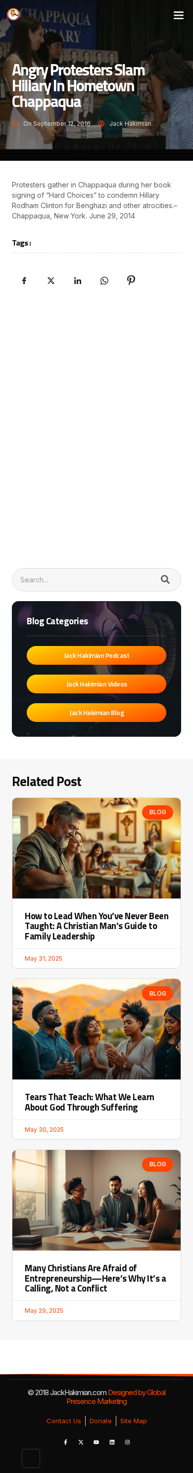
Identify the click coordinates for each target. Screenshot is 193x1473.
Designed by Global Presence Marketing (115, 1397)
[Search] (165, 580)
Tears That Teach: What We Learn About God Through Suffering (89, 1102)
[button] (178, 14)
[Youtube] (96, 1442)
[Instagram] (127, 1442)
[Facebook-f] (65, 1442)
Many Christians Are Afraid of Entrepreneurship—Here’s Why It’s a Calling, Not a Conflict (95, 1278)
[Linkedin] (111, 1442)
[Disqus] (96, 425)
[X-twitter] (80, 1442)
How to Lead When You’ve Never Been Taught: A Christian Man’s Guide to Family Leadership (96, 926)
